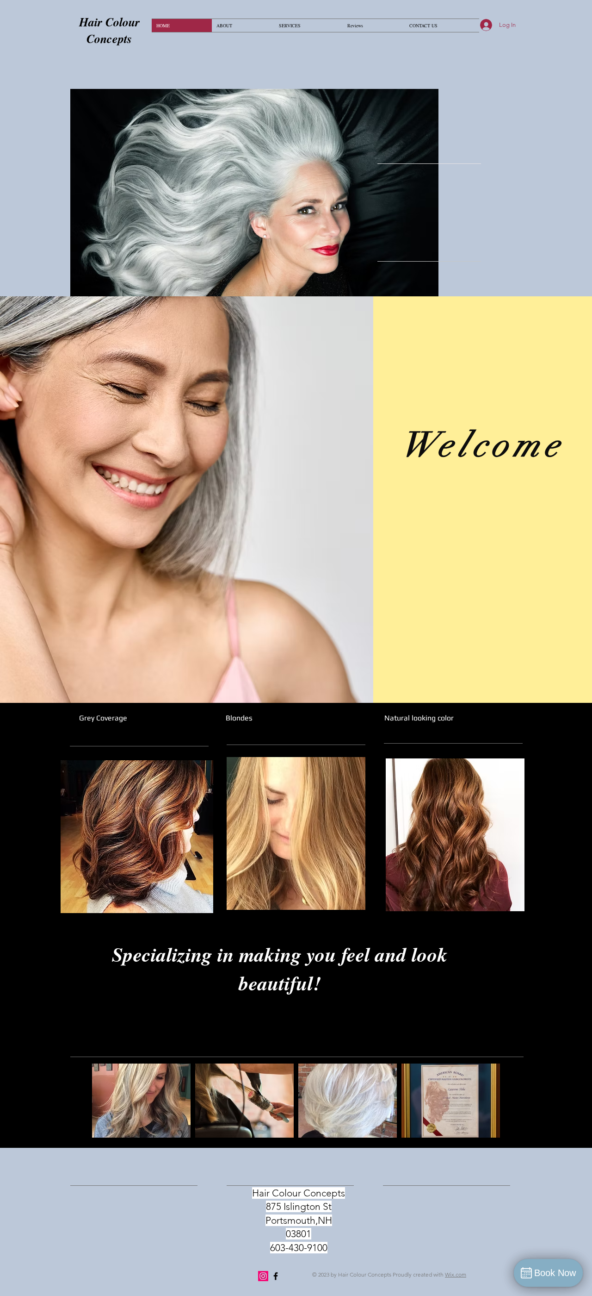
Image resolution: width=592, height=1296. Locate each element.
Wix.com (455, 1274)
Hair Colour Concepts (109, 30)
